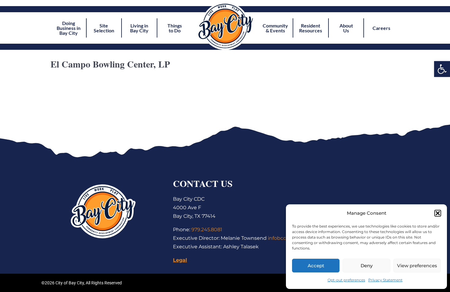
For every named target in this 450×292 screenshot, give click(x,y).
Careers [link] (381, 28)
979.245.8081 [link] (206, 229)
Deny (367, 265)
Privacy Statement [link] (385, 280)
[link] (442, 69)
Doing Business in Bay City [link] (69, 28)
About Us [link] (346, 28)
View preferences (417, 265)
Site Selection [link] (104, 28)
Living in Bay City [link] (139, 28)
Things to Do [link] (174, 28)
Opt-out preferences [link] (346, 280)
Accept (316, 265)
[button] (438, 213)
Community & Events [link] (275, 28)
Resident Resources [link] (310, 28)
